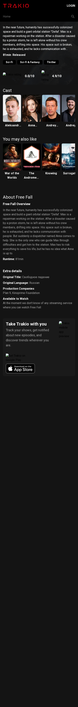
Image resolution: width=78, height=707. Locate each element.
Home (7, 16)
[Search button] (73, 16)
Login (71, 5)
